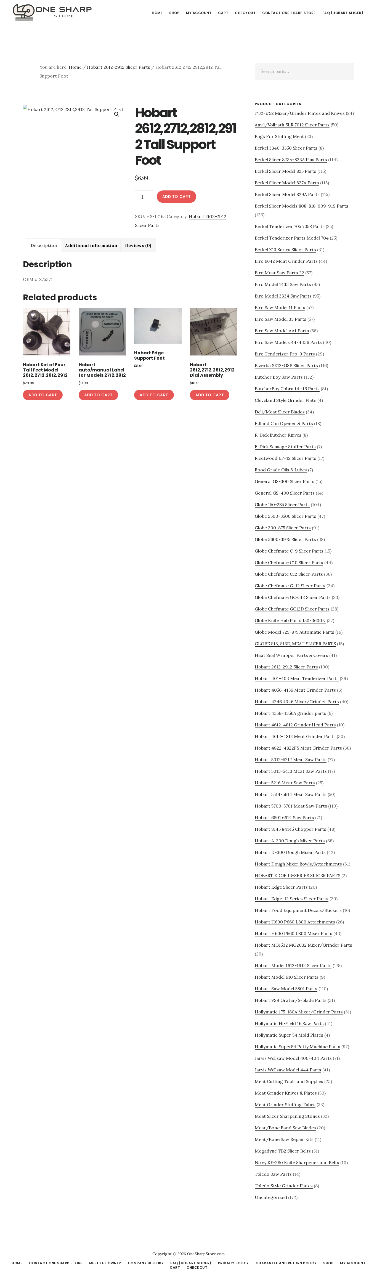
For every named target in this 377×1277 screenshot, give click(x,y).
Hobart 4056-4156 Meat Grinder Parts (295, 690)
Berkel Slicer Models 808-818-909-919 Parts (301, 206)
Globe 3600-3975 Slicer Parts (285, 539)
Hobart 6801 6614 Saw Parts (284, 817)
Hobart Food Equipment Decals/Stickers (298, 910)
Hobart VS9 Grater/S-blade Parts (290, 1000)
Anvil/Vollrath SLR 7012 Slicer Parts (292, 125)
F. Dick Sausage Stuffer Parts (285, 446)
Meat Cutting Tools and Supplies (289, 1081)
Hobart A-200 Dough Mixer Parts (290, 840)
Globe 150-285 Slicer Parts (282, 504)
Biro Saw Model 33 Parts (280, 319)
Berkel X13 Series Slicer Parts (285, 249)
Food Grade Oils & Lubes (281, 469)
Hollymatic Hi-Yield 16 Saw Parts (289, 1023)
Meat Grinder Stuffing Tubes (285, 1104)
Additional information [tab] (91, 245)
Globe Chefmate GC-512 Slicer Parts (293, 597)
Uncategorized (271, 1197)
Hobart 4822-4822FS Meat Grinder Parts (298, 748)
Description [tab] (44, 245)
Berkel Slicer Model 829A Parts (287, 194)
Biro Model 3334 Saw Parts (283, 296)
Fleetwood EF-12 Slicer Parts (285, 458)
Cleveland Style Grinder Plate (285, 400)
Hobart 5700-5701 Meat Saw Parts (291, 806)
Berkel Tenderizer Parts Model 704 (292, 238)
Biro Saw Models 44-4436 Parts (288, 342)
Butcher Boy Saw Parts (279, 377)
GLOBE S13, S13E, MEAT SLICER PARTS (295, 643)
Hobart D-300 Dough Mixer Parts (290, 852)
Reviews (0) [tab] (138, 245)
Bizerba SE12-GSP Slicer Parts (286, 365)
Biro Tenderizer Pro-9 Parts (285, 354)
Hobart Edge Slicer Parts (281, 887)
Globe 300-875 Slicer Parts (283, 527)
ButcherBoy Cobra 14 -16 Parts (287, 388)
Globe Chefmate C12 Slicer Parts (289, 574)
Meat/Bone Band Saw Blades (285, 1127)
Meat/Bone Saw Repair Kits (284, 1139)
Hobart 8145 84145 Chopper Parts (290, 829)
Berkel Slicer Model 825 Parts (285, 171)
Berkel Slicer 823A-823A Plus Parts (291, 159)
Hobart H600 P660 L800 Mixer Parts (293, 933)
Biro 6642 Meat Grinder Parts (286, 261)
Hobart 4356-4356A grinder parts (290, 713)
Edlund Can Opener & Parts (284, 423)
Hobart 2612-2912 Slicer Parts (118, 67)
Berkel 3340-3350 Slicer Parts (286, 148)
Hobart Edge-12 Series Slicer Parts (291, 898)
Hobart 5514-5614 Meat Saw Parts (290, 794)
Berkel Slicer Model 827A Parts (287, 182)
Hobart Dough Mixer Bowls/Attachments (298, 864)
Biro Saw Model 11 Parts (280, 307)
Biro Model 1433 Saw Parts (283, 284)
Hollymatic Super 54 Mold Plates (289, 1035)
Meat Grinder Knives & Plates (286, 1093)
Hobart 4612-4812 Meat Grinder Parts (295, 736)
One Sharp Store (52, 12)
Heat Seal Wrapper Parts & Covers (291, 655)
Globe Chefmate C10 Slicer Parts (289, 562)
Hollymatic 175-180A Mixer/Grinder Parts (299, 1012)
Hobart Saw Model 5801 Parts (286, 988)
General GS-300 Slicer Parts (284, 481)
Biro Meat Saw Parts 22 (279, 272)
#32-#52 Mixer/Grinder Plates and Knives (300, 113)
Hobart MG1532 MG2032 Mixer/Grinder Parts (303, 945)
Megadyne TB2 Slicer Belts (283, 1151)
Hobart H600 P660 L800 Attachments (295, 922)
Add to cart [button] (42, 395)
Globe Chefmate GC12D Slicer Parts (292, 609)
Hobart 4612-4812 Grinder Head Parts (295, 725)
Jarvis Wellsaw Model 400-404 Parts (293, 1058)
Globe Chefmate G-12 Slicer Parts (290, 585)
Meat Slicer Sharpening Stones (287, 1116)
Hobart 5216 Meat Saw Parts (285, 782)
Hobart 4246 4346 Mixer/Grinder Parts (297, 701)
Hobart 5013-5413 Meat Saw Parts (291, 771)
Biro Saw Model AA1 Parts (282, 330)
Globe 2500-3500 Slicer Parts (285, 516)
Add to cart (176, 196)
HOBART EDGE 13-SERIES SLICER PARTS (297, 875)
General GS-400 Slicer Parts (285, 493)
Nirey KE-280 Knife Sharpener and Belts (297, 1162)
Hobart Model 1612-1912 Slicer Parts (293, 965)
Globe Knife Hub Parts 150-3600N (290, 620)
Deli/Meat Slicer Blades (280, 412)
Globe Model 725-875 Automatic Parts (294, 632)
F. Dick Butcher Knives (278, 435)
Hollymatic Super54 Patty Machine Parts (297, 1046)
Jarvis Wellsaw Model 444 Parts (288, 1069)
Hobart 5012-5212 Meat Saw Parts (290, 759)
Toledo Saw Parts (273, 1174)
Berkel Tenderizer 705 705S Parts (290, 226)
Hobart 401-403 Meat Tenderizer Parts (297, 678)
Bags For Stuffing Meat (279, 136)
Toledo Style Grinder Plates (284, 1185)
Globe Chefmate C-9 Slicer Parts (289, 551)
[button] (117, 114)
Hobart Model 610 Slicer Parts (286, 977)
